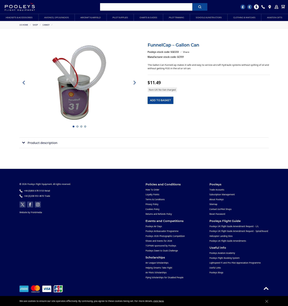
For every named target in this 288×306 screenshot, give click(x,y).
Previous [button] (23, 82)
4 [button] (85, 126)
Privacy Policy (152, 204)
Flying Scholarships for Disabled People (164, 277)
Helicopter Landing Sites (221, 236)
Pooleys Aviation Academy (222, 253)
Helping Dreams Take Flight (159, 267)
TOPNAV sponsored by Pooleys (161, 245)
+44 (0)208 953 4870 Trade (37, 195)
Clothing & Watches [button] (244, 17)
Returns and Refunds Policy (159, 214)
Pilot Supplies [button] (120, 17)
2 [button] (77, 126)
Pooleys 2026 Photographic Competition (165, 236)
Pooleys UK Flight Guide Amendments (227, 240)
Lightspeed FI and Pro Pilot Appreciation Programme (235, 262)
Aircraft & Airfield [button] (90, 17)
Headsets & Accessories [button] (19, 17)
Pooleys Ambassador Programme (162, 231)
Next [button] (135, 82)
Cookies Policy (152, 209)
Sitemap (213, 204)
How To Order (152, 189)
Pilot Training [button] (176, 17)
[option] (79, 82)
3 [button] (81, 126)
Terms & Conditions (155, 199)
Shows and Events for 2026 (159, 240)
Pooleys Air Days (154, 226)
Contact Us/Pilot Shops (220, 209)
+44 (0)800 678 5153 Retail (37, 190)
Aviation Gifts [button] (274, 17)
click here (158, 300)
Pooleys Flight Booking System (224, 257)
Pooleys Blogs (216, 272)
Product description (42, 143)
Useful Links (215, 267)
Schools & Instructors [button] (209, 17)
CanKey (46, 24)
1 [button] (73, 126)
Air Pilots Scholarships (156, 272)
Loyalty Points (152, 194)
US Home (24, 24)
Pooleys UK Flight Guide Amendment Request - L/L (234, 226)
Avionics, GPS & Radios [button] (56, 17)
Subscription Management (222, 194)
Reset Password (217, 214)
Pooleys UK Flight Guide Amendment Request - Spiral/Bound (238, 231)
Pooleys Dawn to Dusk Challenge (162, 250)
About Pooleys (216, 199)
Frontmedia (36, 212)
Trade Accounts (216, 189)
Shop (35, 24)
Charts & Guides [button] (148, 17)
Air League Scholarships (157, 262)
